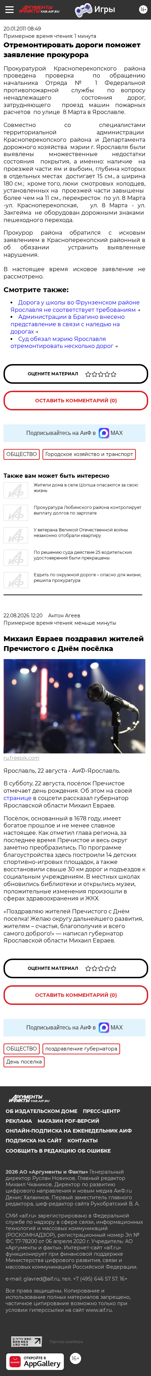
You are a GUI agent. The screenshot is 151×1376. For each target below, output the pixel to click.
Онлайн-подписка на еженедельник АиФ (69, 1131)
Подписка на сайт (34, 1140)
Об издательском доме (41, 1111)
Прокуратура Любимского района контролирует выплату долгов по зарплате (88, 510)
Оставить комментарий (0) (76, 400)
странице (18, 798)
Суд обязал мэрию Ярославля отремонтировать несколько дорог (62, 343)
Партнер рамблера (66, 1342)
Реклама (19, 1121)
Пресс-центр (101, 1111)
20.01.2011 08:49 (22, 29)
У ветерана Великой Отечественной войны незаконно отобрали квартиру (81, 532)
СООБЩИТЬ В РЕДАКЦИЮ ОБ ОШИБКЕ (58, 1151)
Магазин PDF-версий (68, 1121)
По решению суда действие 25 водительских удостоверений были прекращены (83, 555)
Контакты (82, 1140)
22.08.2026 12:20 (23, 615)
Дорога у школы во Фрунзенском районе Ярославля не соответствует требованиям (75, 306)
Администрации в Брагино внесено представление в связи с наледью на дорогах (68, 324)
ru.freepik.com (21, 758)
